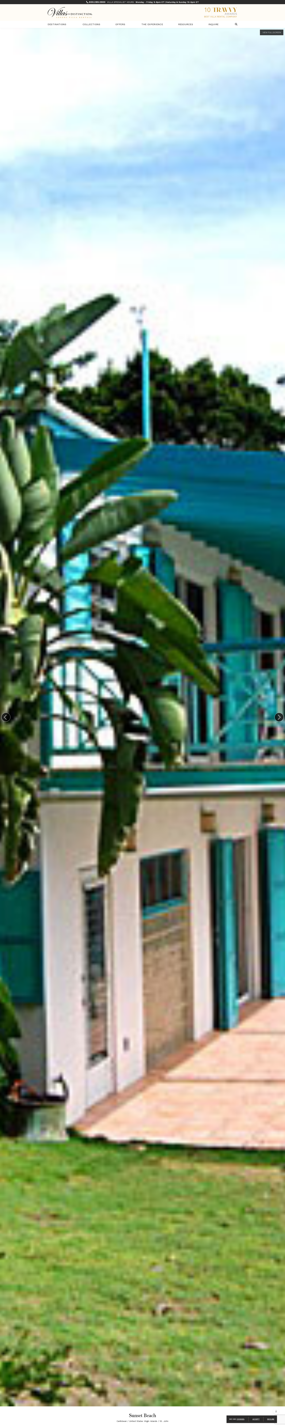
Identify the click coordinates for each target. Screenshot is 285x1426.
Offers (120, 24)
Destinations (57, 24)
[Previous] (5, 717)
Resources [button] (185, 24)
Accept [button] (256, 1419)
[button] (236, 24)
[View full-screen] (272, 32)
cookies (240, 1419)
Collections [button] (91, 24)
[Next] (279, 717)
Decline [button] (270, 1419)
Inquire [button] (213, 24)
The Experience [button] (152, 24)
